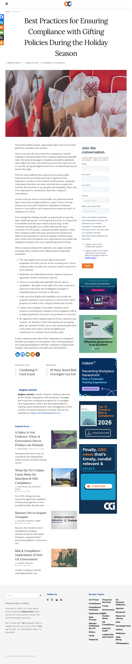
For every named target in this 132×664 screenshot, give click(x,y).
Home (7, 11)
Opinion (120, 608)
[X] (37, 354)
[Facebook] (22, 354)
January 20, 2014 (32, 63)
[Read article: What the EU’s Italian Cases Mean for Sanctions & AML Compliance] (64, 477)
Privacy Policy (12, 603)
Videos (119, 629)
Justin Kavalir (22, 449)
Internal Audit (106, 629)
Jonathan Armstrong (25, 563)
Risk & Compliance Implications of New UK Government (29, 555)
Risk (118, 622)
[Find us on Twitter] (52, 600)
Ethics (92, 632)
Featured (93, 639)
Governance (108, 609)
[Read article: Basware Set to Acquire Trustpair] (64, 520)
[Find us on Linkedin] (57, 600)
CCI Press (94, 599)
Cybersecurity (96, 613)
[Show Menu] (6, 4)
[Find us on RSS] (61, 600)
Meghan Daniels (14, 63)
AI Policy (25, 603)
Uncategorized (123, 626)
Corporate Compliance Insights (29, 521)
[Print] (32, 354)
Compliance (16, 11)
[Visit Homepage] (68, 3)
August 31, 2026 (37, 449)
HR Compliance (59, 63)
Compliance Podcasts (95, 608)
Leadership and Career (108, 635)
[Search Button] (40, 595)
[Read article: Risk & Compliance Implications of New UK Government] (64, 558)
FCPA (91, 636)
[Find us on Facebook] (47, 600)
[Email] (27, 354)
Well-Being (118, 638)
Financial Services (107, 600)
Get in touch (28, 623)
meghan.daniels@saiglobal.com (45, 413)
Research (120, 612)
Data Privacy (92, 618)
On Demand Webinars (120, 602)
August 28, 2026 (23, 523)
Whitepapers (122, 643)
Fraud (105, 606)
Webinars (120, 633)
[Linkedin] (17, 354)
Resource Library (120, 617)
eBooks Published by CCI (94, 625)
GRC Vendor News (105, 616)
